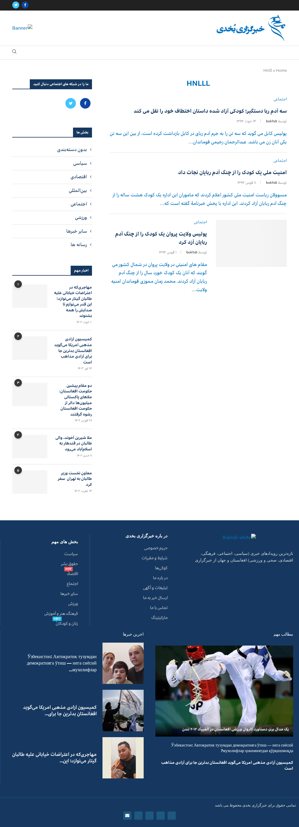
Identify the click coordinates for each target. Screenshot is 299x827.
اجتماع (72, 584)
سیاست (71, 554)
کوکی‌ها (161, 568)
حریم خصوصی (156, 548)
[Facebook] (25, 5)
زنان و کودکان (67, 624)
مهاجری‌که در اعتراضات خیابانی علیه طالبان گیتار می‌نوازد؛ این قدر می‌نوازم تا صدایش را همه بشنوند (73, 301)
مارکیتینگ (160, 618)
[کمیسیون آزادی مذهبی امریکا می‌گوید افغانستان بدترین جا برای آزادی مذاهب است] (29, 348)
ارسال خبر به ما (155, 598)
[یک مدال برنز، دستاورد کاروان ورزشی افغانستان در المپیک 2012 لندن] (224, 691)
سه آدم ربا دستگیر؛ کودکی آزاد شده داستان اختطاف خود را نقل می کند (210, 111)
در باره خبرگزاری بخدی (147, 536)
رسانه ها (79, 244)
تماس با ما (159, 608)
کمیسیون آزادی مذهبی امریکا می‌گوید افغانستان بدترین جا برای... (60, 711)
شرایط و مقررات (155, 558)
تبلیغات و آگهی (155, 588)
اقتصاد (72, 574)
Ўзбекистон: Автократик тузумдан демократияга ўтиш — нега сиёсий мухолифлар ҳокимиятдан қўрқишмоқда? (232, 748)
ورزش (73, 604)
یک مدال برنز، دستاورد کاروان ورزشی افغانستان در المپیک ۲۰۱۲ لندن (235, 729)
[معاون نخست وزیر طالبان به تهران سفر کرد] (29, 482)
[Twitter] (15, 5)
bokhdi (271, 121)
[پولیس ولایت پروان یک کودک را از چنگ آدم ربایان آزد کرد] (251, 243)
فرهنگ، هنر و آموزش (61, 614)
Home (281, 70)
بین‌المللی (78, 190)
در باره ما (160, 578)
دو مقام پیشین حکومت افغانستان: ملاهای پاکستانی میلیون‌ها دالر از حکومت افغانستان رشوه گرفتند (75, 400)
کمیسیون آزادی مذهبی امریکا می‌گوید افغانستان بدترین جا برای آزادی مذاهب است (73, 350)
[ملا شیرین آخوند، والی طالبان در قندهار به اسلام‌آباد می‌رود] (29, 446)
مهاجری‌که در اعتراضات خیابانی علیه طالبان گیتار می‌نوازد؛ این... (54, 758)
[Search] (14, 52)
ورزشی (81, 217)
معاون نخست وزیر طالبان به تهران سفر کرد (75, 479)
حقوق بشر (69, 564)
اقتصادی (79, 177)
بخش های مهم (64, 542)
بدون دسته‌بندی (72, 149)
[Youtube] (138, 815)
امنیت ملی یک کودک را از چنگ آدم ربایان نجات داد (232, 172)
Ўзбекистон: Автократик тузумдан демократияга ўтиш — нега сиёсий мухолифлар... (62, 663)
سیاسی (80, 163)
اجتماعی (79, 204)
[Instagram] (149, 815)
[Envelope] (127, 815)
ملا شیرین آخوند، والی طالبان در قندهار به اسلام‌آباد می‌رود (73, 443)
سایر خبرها (76, 231)
